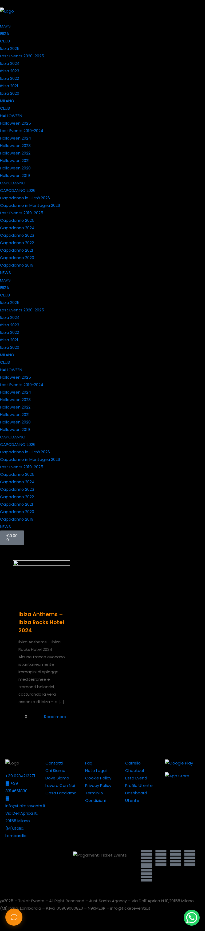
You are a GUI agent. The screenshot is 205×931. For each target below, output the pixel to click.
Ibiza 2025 (9, 48)
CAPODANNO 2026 (18, 190)
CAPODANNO (12, 183)
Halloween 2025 (15, 123)
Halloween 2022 (15, 153)
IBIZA (4, 33)
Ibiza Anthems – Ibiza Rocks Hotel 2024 (41, 622)
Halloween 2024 (15, 138)
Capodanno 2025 (17, 220)
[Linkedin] (161, 858)
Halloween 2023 (15, 145)
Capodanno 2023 (17, 235)
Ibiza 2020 (9, 93)
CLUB (5, 41)
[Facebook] (146, 874)
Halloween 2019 (15, 175)
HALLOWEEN (11, 115)
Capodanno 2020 (17, 257)
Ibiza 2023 (9, 71)
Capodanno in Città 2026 (25, 198)
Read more (55, 716)
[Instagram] (189, 858)
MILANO (7, 101)
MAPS (5, 26)
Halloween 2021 (15, 160)
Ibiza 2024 (9, 63)
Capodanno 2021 (16, 250)
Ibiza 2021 (9, 86)
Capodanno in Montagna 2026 (30, 205)
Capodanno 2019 (16, 265)
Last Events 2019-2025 (21, 213)
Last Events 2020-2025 (22, 56)
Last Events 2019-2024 (21, 130)
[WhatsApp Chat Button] (192, 918)
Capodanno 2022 (17, 242)
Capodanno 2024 (17, 228)
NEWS (5, 272)
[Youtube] (175, 858)
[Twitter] (146, 858)
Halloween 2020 (15, 168)
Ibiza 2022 (9, 78)
